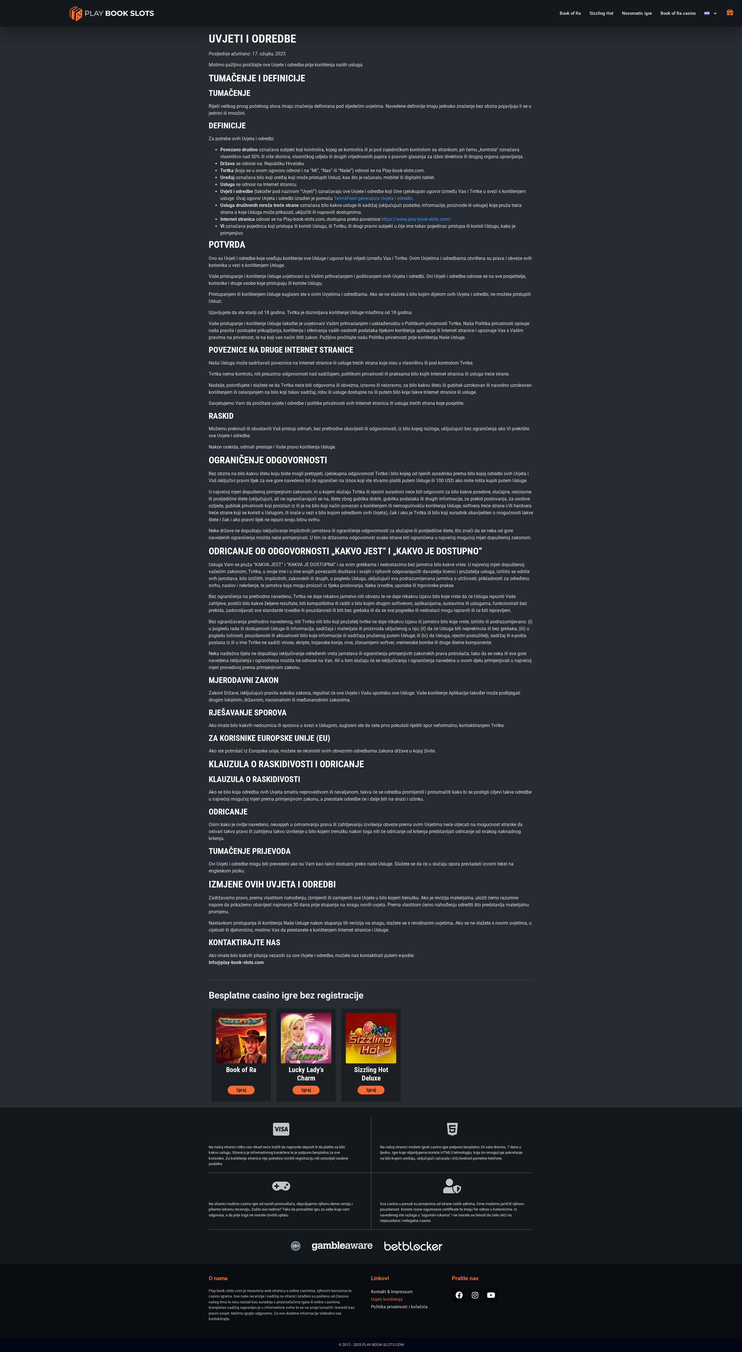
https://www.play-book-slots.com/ (416, 219)
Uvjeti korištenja (387, 1299)
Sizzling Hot (601, 13)
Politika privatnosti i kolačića (399, 1306)
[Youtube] (491, 1295)
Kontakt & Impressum (392, 1291)
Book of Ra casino (678, 13)
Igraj (241, 1090)
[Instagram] (475, 1295)
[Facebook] (459, 1295)
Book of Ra (570, 13)
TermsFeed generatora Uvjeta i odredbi (373, 198)
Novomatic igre (637, 13)
